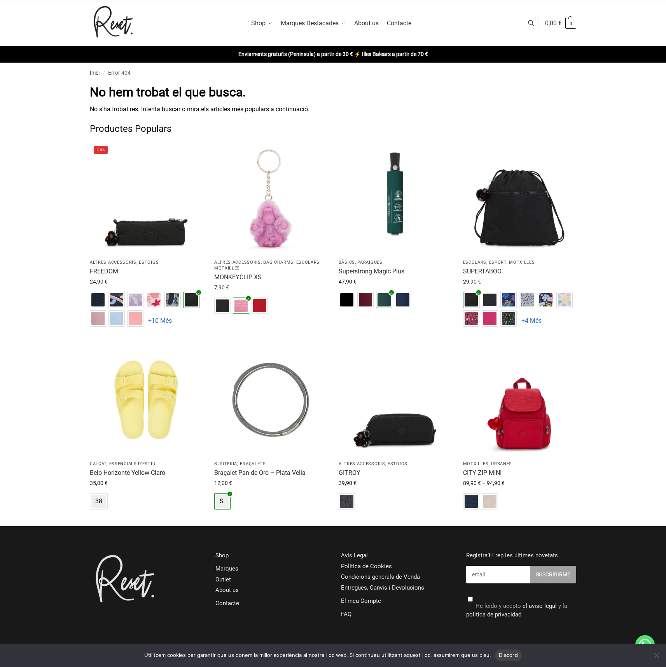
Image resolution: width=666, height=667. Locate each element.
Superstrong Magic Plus (371, 271)
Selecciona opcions (146, 518)
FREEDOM (104, 271)
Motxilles (227, 268)
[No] (656, 655)
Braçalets (253, 463)
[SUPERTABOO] (519, 198)
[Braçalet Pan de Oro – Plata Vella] (270, 399)
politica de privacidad (493, 614)
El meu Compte (361, 600)
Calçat (98, 463)
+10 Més (160, 320)
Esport (498, 262)
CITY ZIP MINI (482, 472)
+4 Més (531, 320)
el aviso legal (540, 605)
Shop (222, 555)
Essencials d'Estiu (132, 463)
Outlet (223, 579)
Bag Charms (278, 262)
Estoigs (149, 262)
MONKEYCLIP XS (238, 277)
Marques (226, 568)
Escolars (308, 262)
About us (227, 589)
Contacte (227, 603)
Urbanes (501, 463)
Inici (95, 73)
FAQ (346, 614)
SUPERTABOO (482, 271)
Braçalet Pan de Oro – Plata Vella (260, 472)
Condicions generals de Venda (380, 576)
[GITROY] (395, 399)
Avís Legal (354, 555)
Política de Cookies (366, 566)
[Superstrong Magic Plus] (395, 198)
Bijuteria (225, 463)
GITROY (349, 472)
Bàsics (347, 262)
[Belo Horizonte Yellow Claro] (146, 399)
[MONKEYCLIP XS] (270, 198)
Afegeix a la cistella (146, 336)
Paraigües (369, 262)
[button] (560, 23)
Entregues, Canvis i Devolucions (382, 587)
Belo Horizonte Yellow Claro (127, 472)
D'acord (508, 655)
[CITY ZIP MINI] (519, 399)
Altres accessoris (113, 262)
